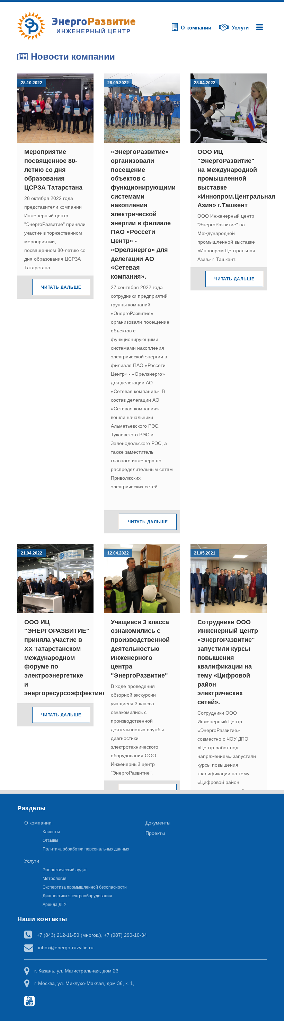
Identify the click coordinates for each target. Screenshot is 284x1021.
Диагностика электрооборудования (77, 895)
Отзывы (50, 840)
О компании (38, 823)
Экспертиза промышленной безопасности (85, 887)
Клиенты (51, 831)
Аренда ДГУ (54, 904)
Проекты (155, 833)
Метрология (54, 878)
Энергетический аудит (65, 869)
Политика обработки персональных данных (86, 849)
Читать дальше (61, 287)
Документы (157, 823)
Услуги (31, 861)
